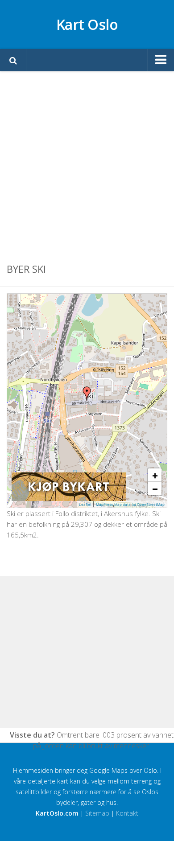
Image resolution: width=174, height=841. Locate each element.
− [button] (155, 488)
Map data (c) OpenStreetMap (139, 504)
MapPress (104, 504)
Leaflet (85, 504)
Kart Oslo (87, 24)
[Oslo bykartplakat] (69, 498)
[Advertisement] (87, 163)
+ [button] (155, 475)
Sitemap (97, 813)
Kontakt (127, 813)
